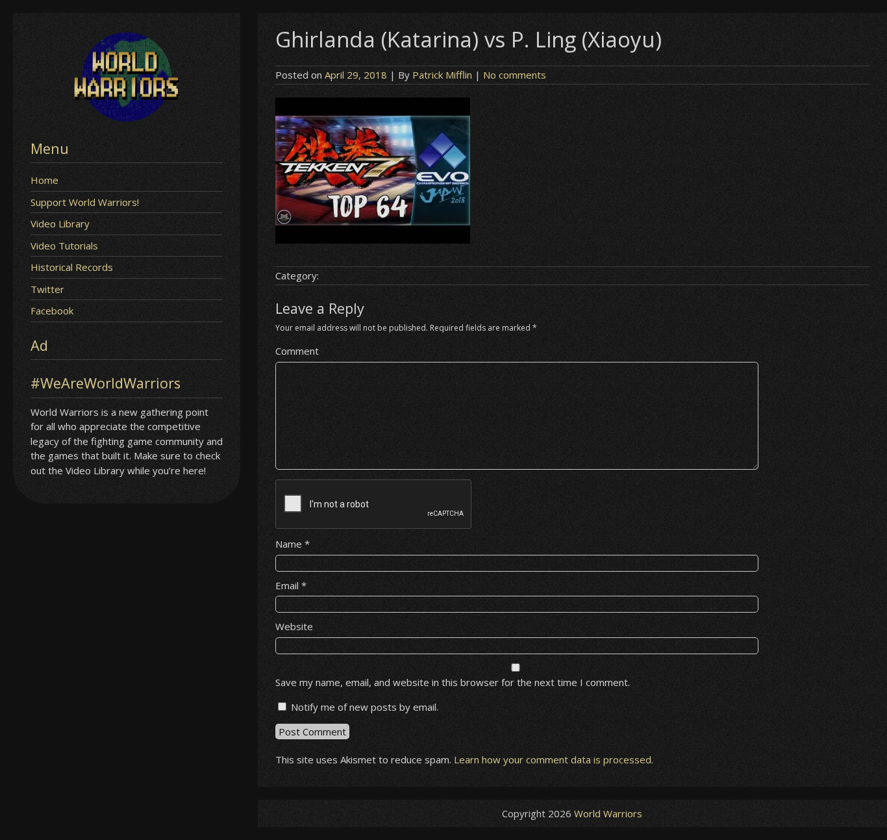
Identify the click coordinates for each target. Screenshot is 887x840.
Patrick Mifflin (442, 74)
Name (292, 543)
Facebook (52, 310)
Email (290, 585)
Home (44, 179)
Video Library (60, 223)
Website (294, 626)
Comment (297, 350)
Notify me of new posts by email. (364, 706)
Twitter (47, 289)
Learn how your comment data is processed (552, 759)
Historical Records (72, 267)
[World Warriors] (127, 117)
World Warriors (608, 813)
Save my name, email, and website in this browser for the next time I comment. (452, 682)
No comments (514, 74)
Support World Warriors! (85, 202)
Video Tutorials (64, 245)
